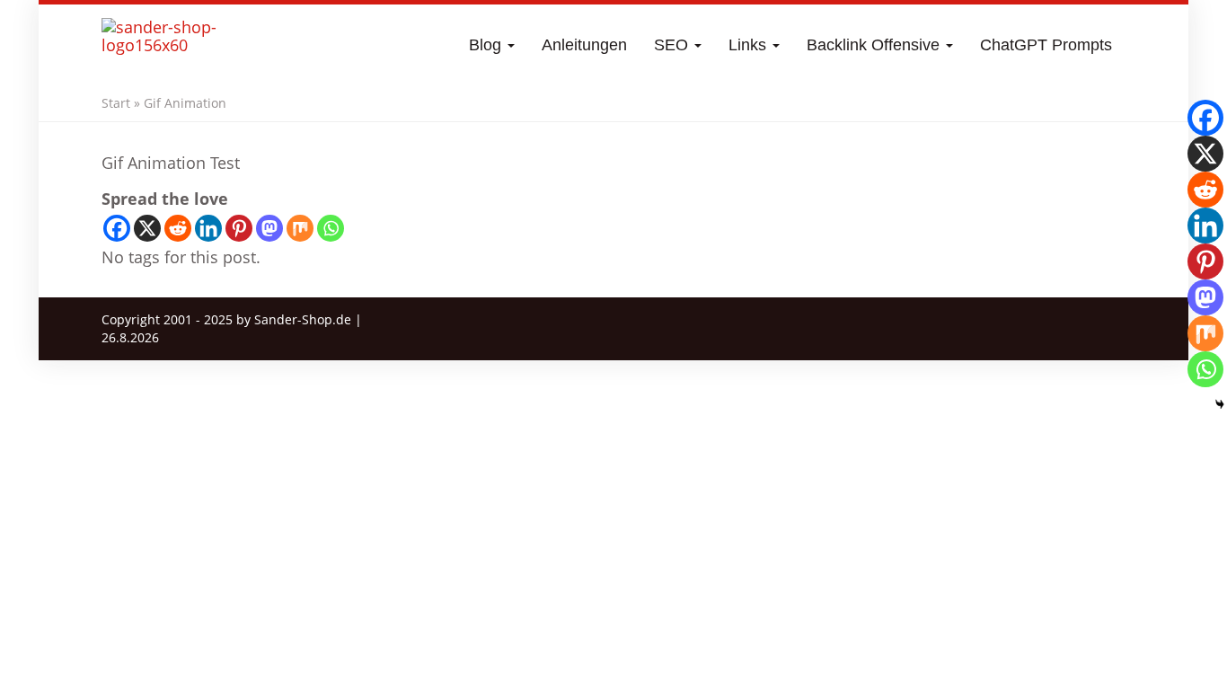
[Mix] (300, 228)
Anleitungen (584, 45)
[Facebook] (116, 228)
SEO (673, 45)
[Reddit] (177, 228)
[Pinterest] (238, 228)
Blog (487, 45)
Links (749, 45)
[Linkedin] (208, 228)
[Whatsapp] (330, 228)
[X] (147, 228)
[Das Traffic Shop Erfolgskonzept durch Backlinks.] (171, 45)
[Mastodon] (269, 228)
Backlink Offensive (875, 45)
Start (116, 102)
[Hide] (1220, 404)
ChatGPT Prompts (1046, 45)
